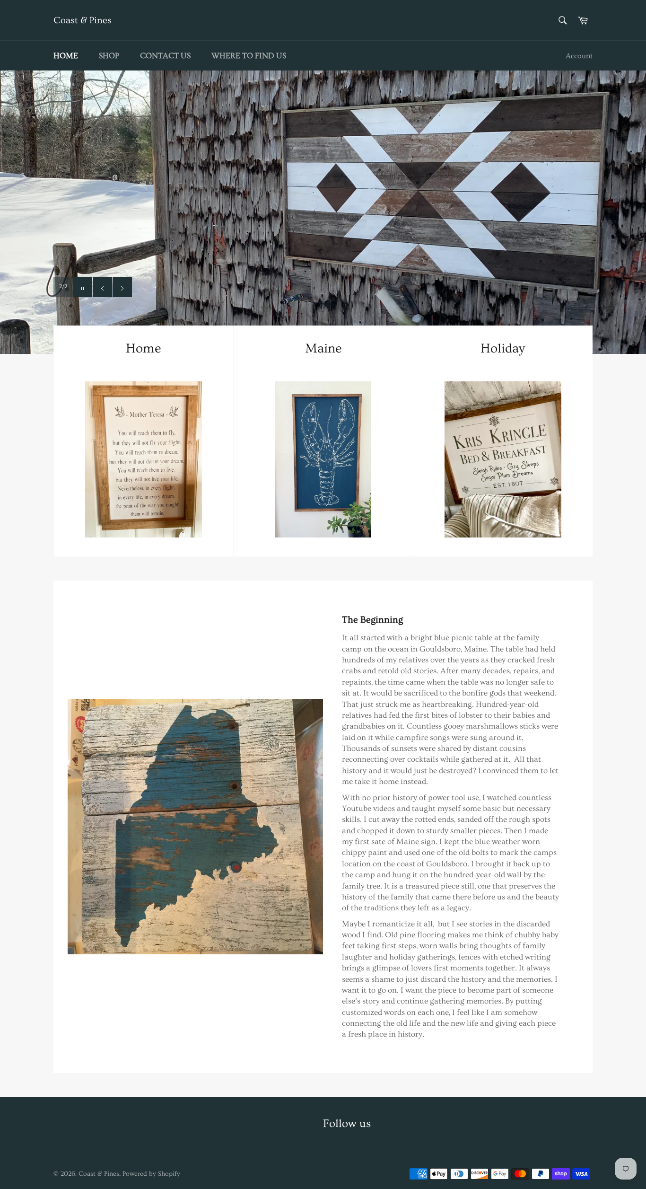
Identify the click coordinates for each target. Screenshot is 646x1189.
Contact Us (165, 55)
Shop (109, 55)
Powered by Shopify (151, 1174)
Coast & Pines (82, 20)
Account (579, 56)
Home (65, 55)
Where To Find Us (248, 55)
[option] (323, 212)
